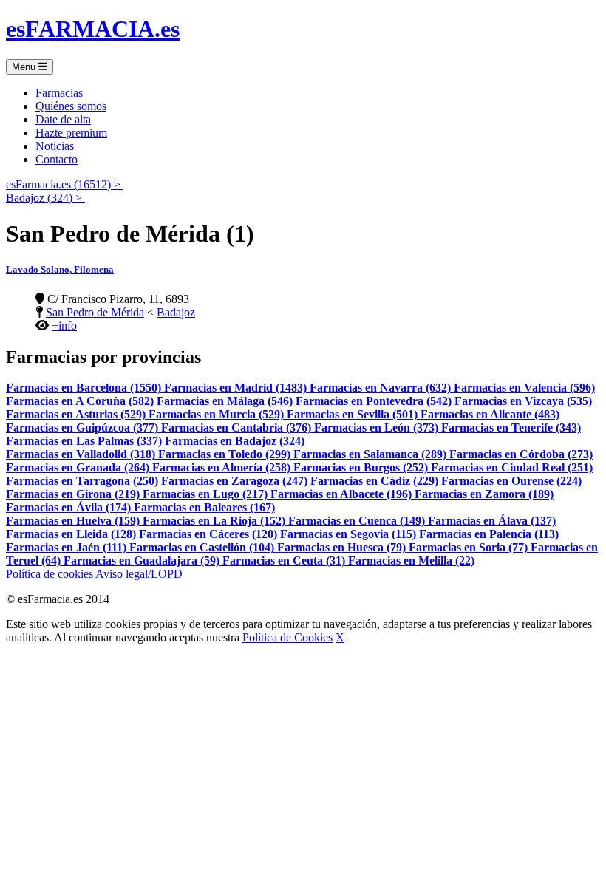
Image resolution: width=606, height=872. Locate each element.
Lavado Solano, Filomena (60, 269)
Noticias (54, 146)
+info (64, 325)
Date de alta (63, 119)
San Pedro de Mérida (95, 312)
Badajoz (176, 312)
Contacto (56, 159)
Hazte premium (71, 132)
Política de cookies (49, 574)
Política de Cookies (287, 637)
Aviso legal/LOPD (139, 574)
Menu (25, 66)
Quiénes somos (70, 106)
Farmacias (59, 92)
